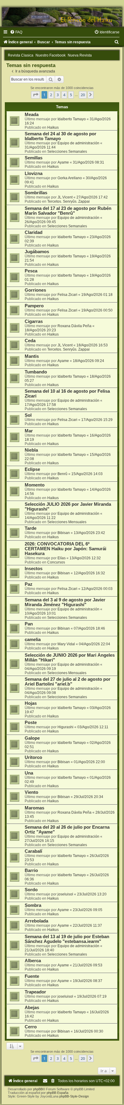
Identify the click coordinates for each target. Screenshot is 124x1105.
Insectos (33, 568)
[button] (35, 94)
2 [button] (51, 94)
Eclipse (32, 469)
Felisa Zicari (67, 295)
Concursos (56, 562)
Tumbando (36, 372)
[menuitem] (16, 32)
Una (29, 773)
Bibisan (63, 533)
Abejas (32, 1007)
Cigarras (34, 321)
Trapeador (35, 992)
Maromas (34, 808)
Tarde (30, 528)
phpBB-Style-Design (74, 1096)
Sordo (31, 889)
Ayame (63, 162)
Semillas (33, 157)
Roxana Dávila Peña (74, 326)
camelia (33, 639)
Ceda (30, 340)
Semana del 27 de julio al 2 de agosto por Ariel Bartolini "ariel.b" (67, 681)
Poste (31, 722)
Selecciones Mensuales (66, 522)
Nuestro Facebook (51, 55)
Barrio (31, 870)
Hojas (31, 703)
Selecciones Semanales (67, 151)
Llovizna (33, 173)
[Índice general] (62, 17)
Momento (35, 485)
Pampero (34, 305)
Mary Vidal (66, 644)
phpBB (38, 1089)
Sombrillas (36, 192)
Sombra (33, 905)
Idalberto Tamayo (71, 119)
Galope (32, 738)
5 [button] (71, 94)
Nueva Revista (80, 55)
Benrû (62, 474)
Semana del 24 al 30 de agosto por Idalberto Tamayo (60, 136)
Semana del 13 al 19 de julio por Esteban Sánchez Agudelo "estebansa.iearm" (67, 939)
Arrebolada (36, 921)
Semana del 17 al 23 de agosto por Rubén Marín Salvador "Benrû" (68, 211)
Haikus (53, 127)
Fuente (32, 976)
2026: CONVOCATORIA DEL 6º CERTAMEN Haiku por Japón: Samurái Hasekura (65, 549)
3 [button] (58, 94)
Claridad (33, 232)
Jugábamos (37, 251)
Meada (32, 114)
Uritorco (33, 757)
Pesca (31, 271)
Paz (29, 584)
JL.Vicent (65, 197)
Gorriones (35, 290)
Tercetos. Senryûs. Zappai (68, 201)
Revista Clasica (20, 55)
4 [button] (64, 94)
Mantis (32, 356)
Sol (28, 415)
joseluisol (65, 894)
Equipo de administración (78, 143)
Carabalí (33, 851)
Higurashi (65, 727)
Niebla (31, 450)
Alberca (33, 960)
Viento (31, 792)
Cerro (31, 1026)
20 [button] (83, 94)
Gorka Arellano (69, 178)
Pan (29, 624)
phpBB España (57, 1092)
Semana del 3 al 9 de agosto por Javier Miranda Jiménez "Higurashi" (65, 602)
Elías (61, 558)
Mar (29, 430)
